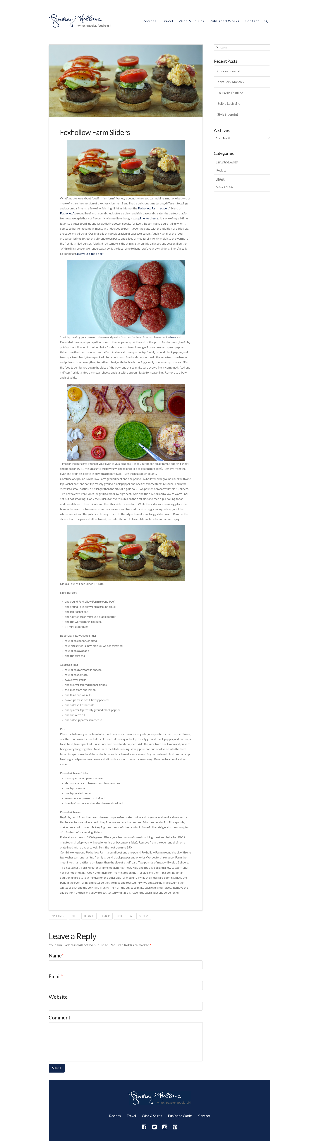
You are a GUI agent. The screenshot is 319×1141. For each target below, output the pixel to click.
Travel (220, 178)
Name (56, 955)
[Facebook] (144, 1127)
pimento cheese (148, 218)
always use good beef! (90, 253)
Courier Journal (228, 71)
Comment (60, 1017)
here (173, 337)
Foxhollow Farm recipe (152, 208)
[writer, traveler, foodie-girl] (80, 21)
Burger (89, 916)
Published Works (227, 162)
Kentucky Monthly (230, 82)
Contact (204, 1116)
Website (58, 997)
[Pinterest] (175, 1127)
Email (56, 976)
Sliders (143, 916)
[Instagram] (164, 1127)
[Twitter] (154, 1127)
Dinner (105, 916)
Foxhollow (124, 916)
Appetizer (58, 916)
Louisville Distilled (230, 93)
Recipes (221, 170)
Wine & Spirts (225, 187)
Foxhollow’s (67, 213)
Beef (74, 916)
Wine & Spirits (152, 1116)
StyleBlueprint (227, 114)
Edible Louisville (228, 103)
